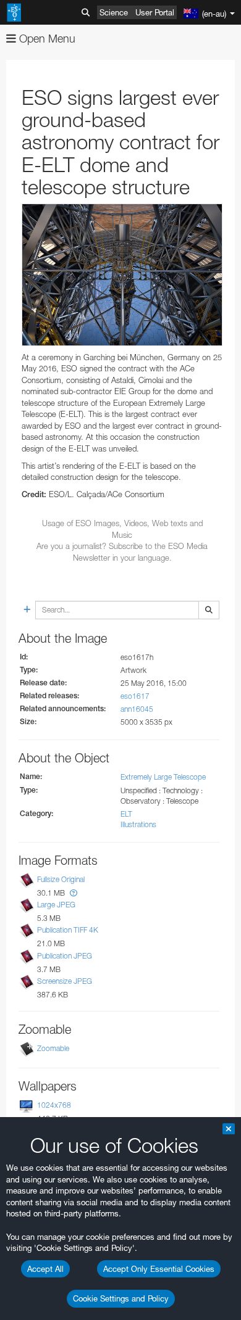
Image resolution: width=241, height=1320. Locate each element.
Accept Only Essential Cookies (158, 1269)
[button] (73, 892)
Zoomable (53, 1048)
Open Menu (45, 38)
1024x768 (54, 1105)
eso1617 (135, 696)
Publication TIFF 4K (67, 929)
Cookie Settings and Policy (121, 1298)
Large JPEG (56, 904)
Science (113, 12)
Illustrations (138, 824)
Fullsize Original (61, 879)
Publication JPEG (64, 955)
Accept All (45, 1269)
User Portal (154, 12)
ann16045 (136, 709)
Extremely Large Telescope (163, 777)
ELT (126, 814)
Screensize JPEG (64, 981)
